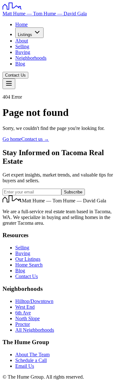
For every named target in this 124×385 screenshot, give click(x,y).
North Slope (27, 318)
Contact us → (35, 139)
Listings (25, 34)
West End (25, 307)
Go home (12, 139)
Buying (22, 52)
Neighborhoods (30, 58)
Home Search (29, 265)
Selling (22, 46)
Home (21, 24)
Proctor (22, 324)
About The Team (32, 354)
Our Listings (27, 259)
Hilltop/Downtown (34, 301)
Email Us (24, 366)
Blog (20, 63)
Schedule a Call (31, 360)
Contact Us (15, 75)
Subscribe (73, 192)
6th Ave (23, 312)
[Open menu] (9, 84)
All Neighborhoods (34, 330)
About (21, 40)
